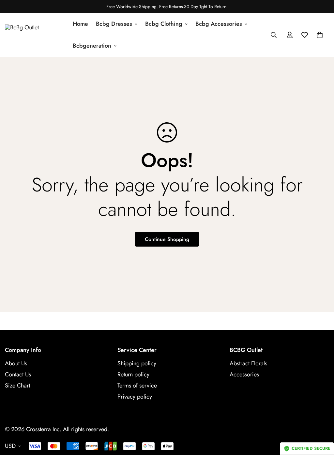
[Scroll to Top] (321, 419)
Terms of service (137, 385)
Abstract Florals (248, 363)
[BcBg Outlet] (34, 35)
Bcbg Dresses (114, 24)
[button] (319, 34)
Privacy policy (134, 396)
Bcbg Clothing (163, 24)
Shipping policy (136, 363)
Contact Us (18, 374)
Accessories (244, 374)
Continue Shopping (167, 239)
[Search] (273, 35)
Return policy (133, 374)
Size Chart (17, 385)
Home (80, 24)
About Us (16, 363)
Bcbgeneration (92, 45)
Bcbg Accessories (218, 24)
